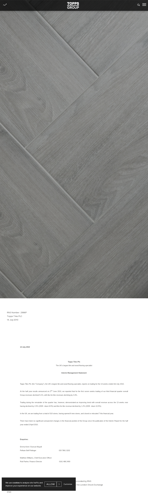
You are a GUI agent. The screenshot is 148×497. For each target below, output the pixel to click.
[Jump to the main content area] (74, 288)
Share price (5, 5)
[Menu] (144, 5)
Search (139, 5)
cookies (16, 483)
